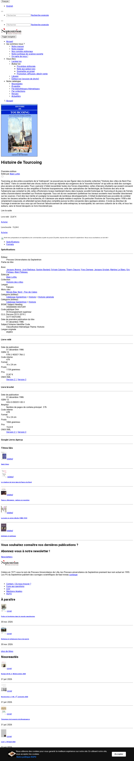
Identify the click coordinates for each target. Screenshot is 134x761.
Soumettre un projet (26, 71)
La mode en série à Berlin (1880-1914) (14, 518)
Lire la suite (6, 210)
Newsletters (6, 557)
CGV (8, 589)
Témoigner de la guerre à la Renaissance (15, 719)
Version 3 (22, 379)
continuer (73, 574)
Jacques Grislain (101, 269)
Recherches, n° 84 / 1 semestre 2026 (14, 697)
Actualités (16, 96)
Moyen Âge (11, 292)
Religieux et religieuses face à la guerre (15, 639)
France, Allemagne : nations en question (15, 500)
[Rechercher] (2, 11)
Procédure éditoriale (26, 66)
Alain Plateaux (21, 272)
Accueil (9, 41)
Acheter (4, 222)
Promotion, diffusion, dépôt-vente (32, 74)
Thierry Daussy (73, 269)
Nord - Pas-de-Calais (27, 292)
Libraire (15, 76)
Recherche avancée (40, 15)
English (9, 6)
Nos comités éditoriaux (22, 51)
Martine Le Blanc (117, 269)
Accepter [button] (119, 754)
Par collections (18, 91)
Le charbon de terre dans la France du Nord (16, 482)
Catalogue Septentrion (16, 297)
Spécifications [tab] (12, 242)
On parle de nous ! (20, 56)
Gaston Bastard (43, 269)
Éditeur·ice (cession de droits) (25, 79)
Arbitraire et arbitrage (8, 536)
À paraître (16, 86)
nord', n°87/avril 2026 (8, 742)
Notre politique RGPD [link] (26, 757)
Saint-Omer (5, 464)
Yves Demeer (87, 269)
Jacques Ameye (13, 269)
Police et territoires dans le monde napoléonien (18, 616)
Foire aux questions (15, 586)
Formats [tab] (10, 244)
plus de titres (7, 651)
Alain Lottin (15, 174)
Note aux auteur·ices (26, 69)
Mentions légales (14, 591)
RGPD (9, 594)
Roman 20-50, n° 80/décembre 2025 (13, 674)
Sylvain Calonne (58, 269)
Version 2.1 (11, 379)
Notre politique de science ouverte (27, 54)
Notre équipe (17, 49)
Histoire (32, 297)
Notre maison (18, 46)
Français (5, 1)
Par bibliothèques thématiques (26, 88)
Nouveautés (17, 84)
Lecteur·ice (17, 61)
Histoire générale (46, 297)
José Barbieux (28, 269)
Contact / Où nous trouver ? (18, 584)
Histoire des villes (14, 282)
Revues (15, 93)
